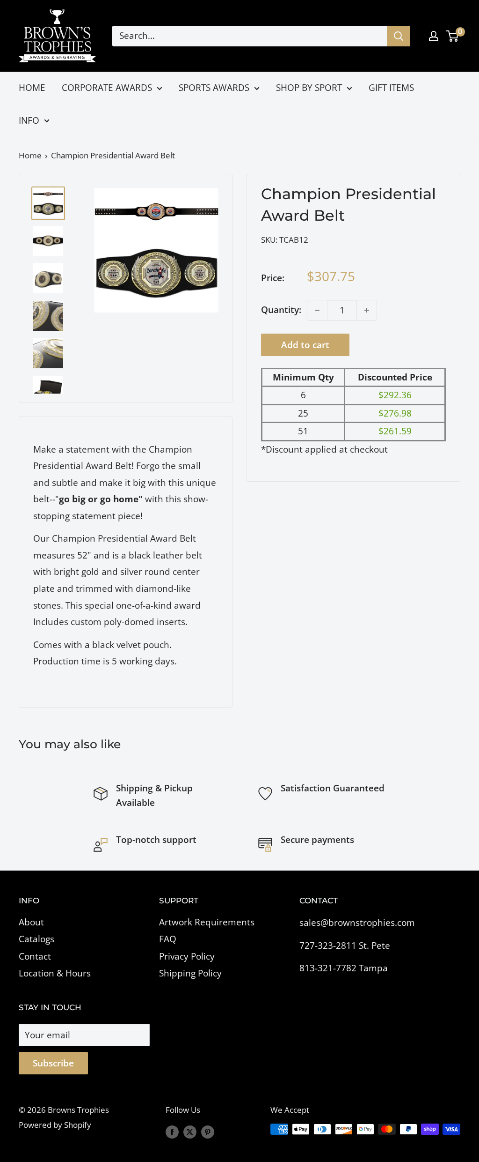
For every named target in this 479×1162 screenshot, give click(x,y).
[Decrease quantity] (317, 310)
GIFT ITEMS (391, 88)
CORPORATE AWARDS (107, 88)
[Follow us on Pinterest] (207, 1131)
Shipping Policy (190, 973)
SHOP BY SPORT (309, 88)
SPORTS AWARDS (214, 88)
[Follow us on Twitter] (189, 1131)
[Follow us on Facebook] (172, 1131)
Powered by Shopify (55, 1124)
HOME (32, 88)
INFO (29, 120)
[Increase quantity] (367, 310)
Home (30, 155)
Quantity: (281, 310)
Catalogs (36, 939)
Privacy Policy (187, 956)
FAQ (167, 939)
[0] (452, 36)
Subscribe (53, 1063)
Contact (35, 956)
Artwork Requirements (206, 922)
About (31, 922)
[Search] (398, 36)
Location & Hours (55, 973)
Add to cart (305, 345)
